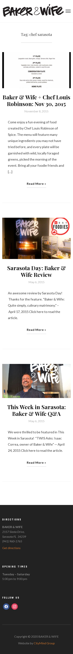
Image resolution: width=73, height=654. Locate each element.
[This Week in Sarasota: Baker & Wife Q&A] (36, 380)
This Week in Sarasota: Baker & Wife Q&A (36, 410)
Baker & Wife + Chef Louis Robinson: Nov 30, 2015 (36, 100)
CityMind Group (44, 643)
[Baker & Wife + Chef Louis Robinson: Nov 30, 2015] (36, 70)
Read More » (36, 183)
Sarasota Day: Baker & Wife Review (36, 271)
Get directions (11, 548)
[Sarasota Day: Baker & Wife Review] (36, 238)
